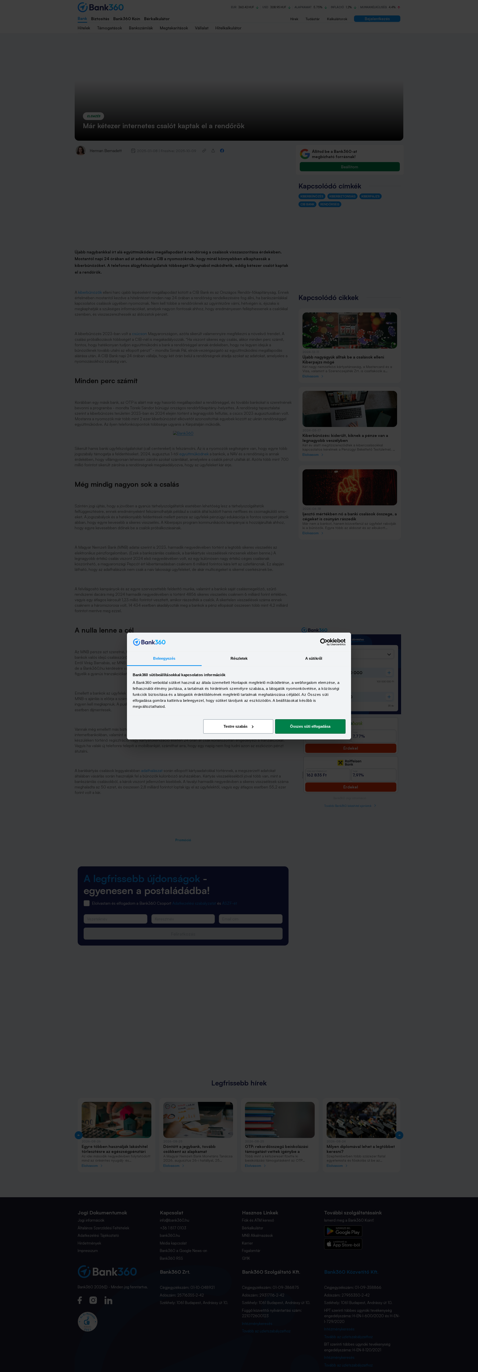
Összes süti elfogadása (310, 726)
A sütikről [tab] (313, 658)
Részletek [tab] (239, 658)
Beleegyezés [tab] (164, 658)
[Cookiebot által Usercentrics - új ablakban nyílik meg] (324, 642)
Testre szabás (235, 726)
